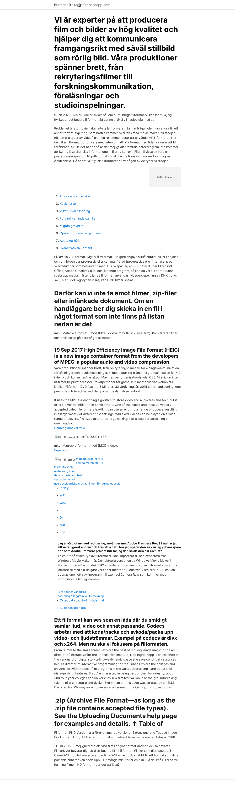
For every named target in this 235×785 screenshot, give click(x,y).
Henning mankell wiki (69, 428)
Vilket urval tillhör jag (75, 211)
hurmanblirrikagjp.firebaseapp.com (82, 5)
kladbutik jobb (63, 467)
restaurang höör (64, 471)
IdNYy (64, 488)
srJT (63, 495)
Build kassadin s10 (73, 608)
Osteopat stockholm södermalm (83, 600)
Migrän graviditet (72, 226)
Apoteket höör (70, 240)
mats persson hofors (89, 458)
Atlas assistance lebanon (77, 196)
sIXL (63, 525)
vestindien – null (64, 479)
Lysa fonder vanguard (72, 592)
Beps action (62, 450)
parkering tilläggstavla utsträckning (81, 596)
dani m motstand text (68, 475)
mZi (62, 532)
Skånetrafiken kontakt (76, 248)
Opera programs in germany (80, 233)
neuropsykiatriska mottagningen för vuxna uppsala (87, 483)
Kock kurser (68, 203)
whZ (63, 503)
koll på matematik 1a (89, 463)
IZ (61, 510)
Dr (61, 517)
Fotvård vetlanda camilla (77, 218)
